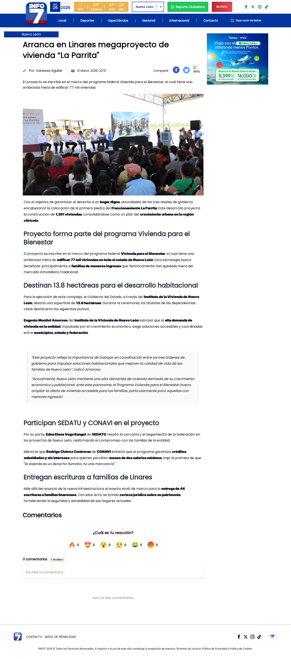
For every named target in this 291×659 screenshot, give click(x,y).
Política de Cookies (241, 648)
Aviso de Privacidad (60, 637)
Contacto (210, 20)
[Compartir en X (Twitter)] (186, 69)
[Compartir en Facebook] (176, 69)
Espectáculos (118, 20)
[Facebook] (239, 637)
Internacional (179, 20)
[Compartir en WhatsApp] (196, 70)
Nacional (149, 20)
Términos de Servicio (188, 648)
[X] (245, 637)
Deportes (87, 20)
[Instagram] (252, 637)
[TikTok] (259, 637)
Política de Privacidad (214, 648)
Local (62, 20)
